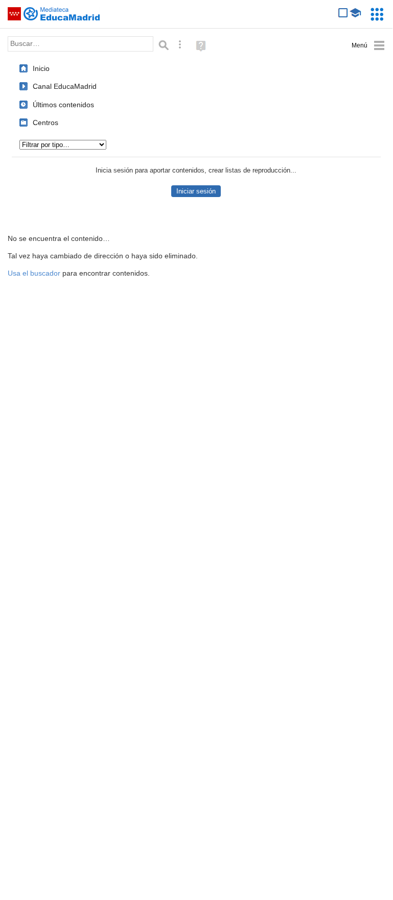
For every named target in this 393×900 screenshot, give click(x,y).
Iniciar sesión (196, 191)
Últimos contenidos (63, 105)
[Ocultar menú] (368, 46)
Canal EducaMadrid (65, 86)
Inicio (41, 68)
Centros (45, 122)
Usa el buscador (34, 273)
